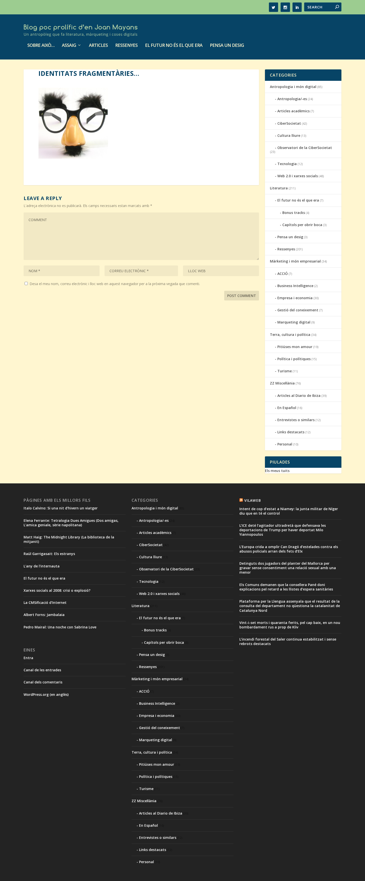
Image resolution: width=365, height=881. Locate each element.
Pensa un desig (227, 45)
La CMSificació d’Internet (45, 602)
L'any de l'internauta (42, 566)
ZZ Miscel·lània (282, 383)
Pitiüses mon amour (294, 346)
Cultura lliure (288, 135)
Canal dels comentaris (43, 682)
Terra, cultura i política (290, 334)
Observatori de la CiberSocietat (304, 147)
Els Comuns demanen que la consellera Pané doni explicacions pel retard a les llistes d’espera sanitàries (286, 586)
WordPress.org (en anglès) (46, 694)
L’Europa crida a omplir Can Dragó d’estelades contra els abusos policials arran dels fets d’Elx (288, 549)
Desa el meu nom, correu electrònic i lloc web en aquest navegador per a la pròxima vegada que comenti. (115, 283)
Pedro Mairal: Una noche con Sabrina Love (60, 627)
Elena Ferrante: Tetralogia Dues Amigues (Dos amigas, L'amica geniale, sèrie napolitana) (71, 522)
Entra (28, 657)
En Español (286, 407)
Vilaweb (252, 500)
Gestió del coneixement (297, 310)
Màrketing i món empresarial (295, 261)
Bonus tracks (293, 212)
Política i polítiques (294, 358)
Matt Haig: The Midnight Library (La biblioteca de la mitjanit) (69, 539)
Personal (284, 444)
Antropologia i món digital (293, 86)
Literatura (279, 188)
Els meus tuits (277, 470)
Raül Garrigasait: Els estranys (49, 553)
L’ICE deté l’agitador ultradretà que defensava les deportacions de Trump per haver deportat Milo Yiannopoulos (282, 530)
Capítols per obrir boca (302, 224)
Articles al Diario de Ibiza (299, 395)
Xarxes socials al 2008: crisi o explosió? (57, 590)
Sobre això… (40, 45)
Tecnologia (287, 163)
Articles (98, 45)
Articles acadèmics (293, 111)
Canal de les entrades (42, 670)
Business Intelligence (295, 285)
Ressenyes (126, 45)
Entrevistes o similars (296, 419)
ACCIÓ (282, 273)
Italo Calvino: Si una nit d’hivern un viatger (61, 508)
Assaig (69, 45)
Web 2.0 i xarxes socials (297, 176)
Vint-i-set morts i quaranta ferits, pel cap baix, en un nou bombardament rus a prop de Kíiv (289, 624)
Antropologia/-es (292, 98)
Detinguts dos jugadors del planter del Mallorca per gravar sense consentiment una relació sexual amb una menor (287, 568)
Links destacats (290, 432)
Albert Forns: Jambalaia (44, 614)
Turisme (284, 371)
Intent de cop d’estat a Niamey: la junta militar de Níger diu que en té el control (288, 511)
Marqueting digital (293, 322)
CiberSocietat (289, 123)
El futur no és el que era (173, 45)
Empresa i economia (295, 297)
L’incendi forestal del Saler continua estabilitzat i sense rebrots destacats (287, 641)
